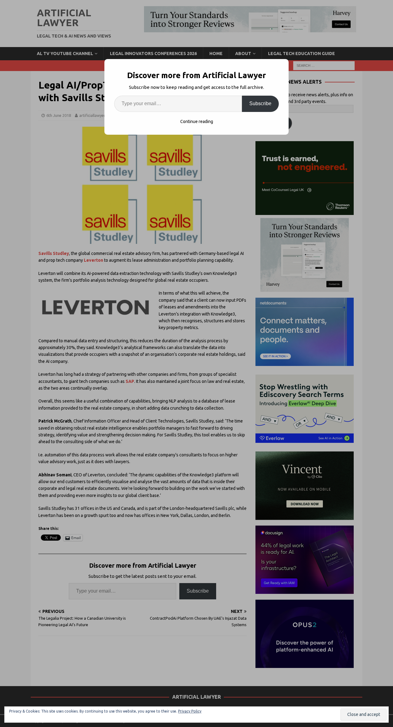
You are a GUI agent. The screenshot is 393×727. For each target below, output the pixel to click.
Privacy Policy (189, 711)
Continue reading (196, 121)
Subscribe (260, 103)
